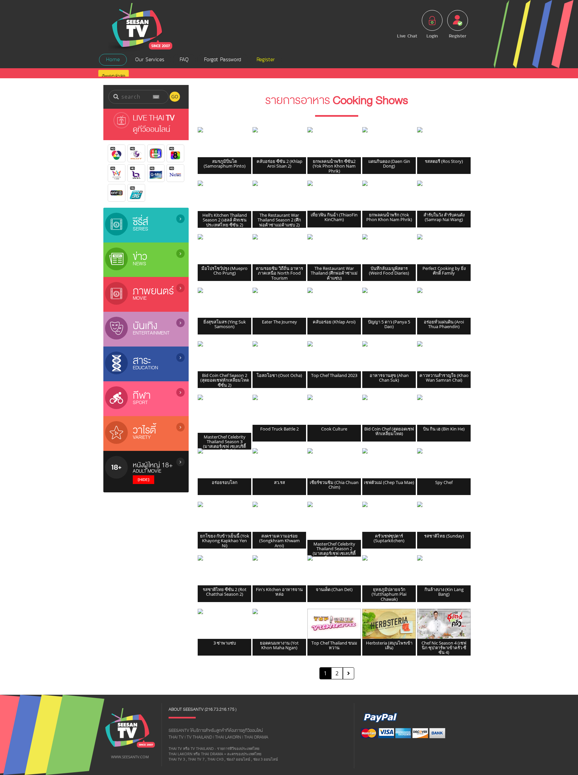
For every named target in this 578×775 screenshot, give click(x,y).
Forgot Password (222, 59)
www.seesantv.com (130, 756)
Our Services (149, 59)
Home (113, 59)
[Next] (348, 673)
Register (266, 59)
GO (174, 96)
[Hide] (143, 479)
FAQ (184, 59)
